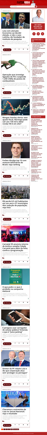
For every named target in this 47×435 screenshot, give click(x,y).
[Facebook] (34, 33)
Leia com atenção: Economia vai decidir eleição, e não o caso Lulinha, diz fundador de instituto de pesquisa (36, 122)
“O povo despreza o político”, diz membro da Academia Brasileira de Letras (38, 105)
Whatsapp (8, 49)
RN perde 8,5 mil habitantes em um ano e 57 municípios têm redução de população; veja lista (36, 155)
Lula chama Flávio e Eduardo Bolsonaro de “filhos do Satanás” (38, 87)
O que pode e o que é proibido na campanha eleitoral (36, 171)
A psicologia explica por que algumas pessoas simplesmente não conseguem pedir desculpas (38, 55)
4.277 (11, 429)
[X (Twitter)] (42, 33)
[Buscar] (36, 7)
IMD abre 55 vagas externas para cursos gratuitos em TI (37, 92)
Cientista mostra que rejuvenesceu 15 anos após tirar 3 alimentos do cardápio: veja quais (38, 98)
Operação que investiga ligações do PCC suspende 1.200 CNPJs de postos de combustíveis (36, 131)
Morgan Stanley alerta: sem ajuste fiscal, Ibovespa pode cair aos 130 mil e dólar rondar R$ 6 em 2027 (36, 139)
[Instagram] (38, 33)
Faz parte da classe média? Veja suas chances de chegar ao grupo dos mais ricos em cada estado (38, 72)
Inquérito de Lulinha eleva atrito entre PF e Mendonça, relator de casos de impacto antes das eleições (38, 80)
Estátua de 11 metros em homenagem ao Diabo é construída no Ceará (39, 111)
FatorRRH (23, 4)
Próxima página (16, 429)
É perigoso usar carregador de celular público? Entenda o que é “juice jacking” (36, 178)
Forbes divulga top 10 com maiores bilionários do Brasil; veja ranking (36, 147)
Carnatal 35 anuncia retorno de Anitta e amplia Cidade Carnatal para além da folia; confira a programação (36, 163)
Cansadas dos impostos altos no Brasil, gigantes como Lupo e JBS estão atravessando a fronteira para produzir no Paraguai (38, 46)
